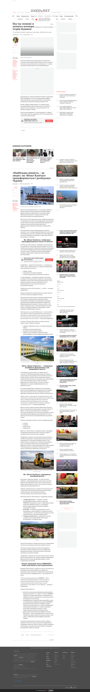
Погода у (60, 282)
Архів (47, 664)
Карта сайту (48, 666)
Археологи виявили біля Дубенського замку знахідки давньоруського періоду (16, 206)
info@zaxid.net (26, 667)
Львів (18, 16)
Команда (72, 658)
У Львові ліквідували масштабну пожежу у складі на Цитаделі (15, 63)
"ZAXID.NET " (16, 655)
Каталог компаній (57, 12)
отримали (34, 573)
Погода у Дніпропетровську (69, 306)
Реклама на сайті (73, 662)
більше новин (67, 508)
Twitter (64, 657)
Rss (63, 654)
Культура (63, 19)
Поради (33, 19)
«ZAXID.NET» (21, 664)
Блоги (22, 12)
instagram (66, 12)
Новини (14, 12)
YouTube (64, 658)
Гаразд (51, 24)
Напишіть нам (73, 660)
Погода (58, 281)
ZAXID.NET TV (27, 12)
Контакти (72, 659)
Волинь (40, 16)
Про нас (72, 654)
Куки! (46, 690)
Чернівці (55, 16)
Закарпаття (47, 16)
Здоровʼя (70, 19)
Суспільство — (16, 34)
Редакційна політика (72, 656)
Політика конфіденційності (73, 667)
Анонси (47, 658)
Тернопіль (34, 16)
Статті (18, 12)
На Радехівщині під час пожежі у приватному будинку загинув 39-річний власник (15, 74)
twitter (64, 12)
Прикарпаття (25, 16)
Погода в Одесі (60, 306)
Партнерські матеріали (36, 634)
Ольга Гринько (15, 44)
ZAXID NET (40, 10)
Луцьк (27, 634)
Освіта (27, 19)
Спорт (56, 19)
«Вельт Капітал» (39, 230)
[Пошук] (76, 16)
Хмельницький (68, 16)
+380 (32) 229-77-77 (20, 666)
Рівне (61, 16)
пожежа (23, 130)
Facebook (64, 655)
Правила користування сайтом (73, 664)
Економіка (20, 19)
